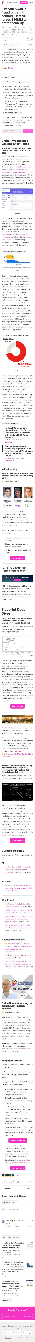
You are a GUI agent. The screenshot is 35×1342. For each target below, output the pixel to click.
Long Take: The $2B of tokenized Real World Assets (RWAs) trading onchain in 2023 (11, 1283)
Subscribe (24, 3)
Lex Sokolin (16, 1254)
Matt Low (8, 440)
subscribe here (8, 68)
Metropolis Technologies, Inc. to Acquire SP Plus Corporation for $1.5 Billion (18, 888)
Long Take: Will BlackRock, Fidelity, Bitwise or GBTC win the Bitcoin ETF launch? (13, 1264)
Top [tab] (4, 1237)
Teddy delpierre (11, 1221)
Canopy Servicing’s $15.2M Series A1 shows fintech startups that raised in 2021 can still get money (18, 964)
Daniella (20, 1162)
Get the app (27, 1333)
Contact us (5, 597)
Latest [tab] (9, 1237)
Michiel (26, 1162)
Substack (8, 1338)
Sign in (31, 3)
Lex (16, 1160)
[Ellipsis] (32, 1220)
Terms (24, 1326)
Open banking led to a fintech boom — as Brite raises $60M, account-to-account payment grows (19, 946)
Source (17, 213)
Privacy (18, 1326)
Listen (31, 39)
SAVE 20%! (6, 756)
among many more (15, 751)
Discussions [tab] (16, 1237)
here (29, 89)
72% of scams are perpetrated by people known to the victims (17, 171)
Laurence (22, 1160)
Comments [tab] (6, 1202)
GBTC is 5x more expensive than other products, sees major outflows (12, 1270)
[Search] (31, 1237)
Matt (28, 1160)
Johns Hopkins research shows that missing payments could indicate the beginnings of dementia (17, 235)
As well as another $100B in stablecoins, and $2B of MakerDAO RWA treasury (11, 1290)
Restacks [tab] (14, 1202)
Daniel (13, 1162)
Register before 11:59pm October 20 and (18, 754)
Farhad (7, 1162)
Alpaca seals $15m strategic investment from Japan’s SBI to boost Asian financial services (19, 919)
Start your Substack (12, 1333)
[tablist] (10, 1202)
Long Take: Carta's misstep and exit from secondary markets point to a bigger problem (13, 1245)
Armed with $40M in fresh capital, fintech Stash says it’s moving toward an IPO (18, 928)
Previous (7, 1189)
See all (5, 1300)
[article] (17, 1250)
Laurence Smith (6, 38)
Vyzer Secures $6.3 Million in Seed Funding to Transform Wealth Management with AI (18, 870)
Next (28, 1189)
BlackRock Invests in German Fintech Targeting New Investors (18, 911)
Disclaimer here (17, 1146)
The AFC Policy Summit (10, 728)
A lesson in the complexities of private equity (12, 1251)
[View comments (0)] (10, 1257)
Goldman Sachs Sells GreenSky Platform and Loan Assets (17, 905)
